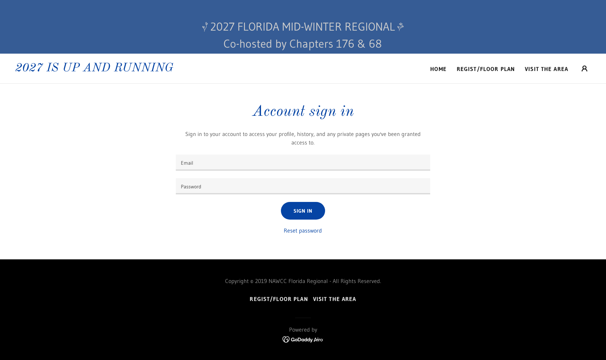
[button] (584, 68)
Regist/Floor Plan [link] (486, 69)
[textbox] (303, 163)
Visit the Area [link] (546, 69)
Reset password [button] (303, 230)
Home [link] (438, 69)
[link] (94, 69)
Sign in (303, 211)
